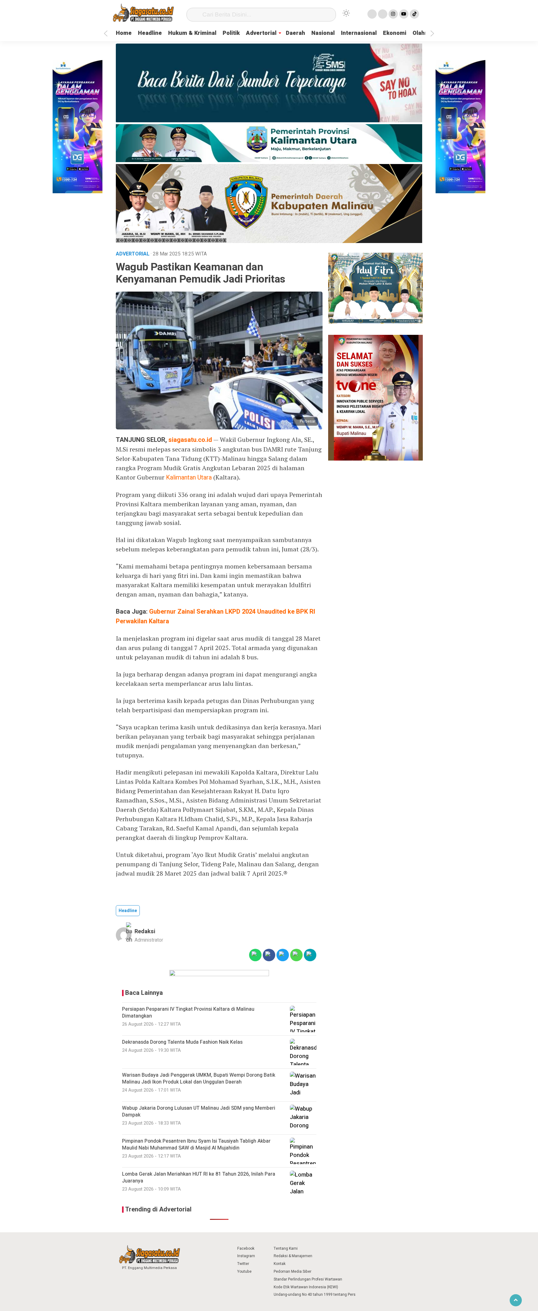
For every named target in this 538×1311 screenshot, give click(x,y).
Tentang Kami (286, 1248)
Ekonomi (394, 33)
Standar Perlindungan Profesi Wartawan (308, 1279)
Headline (150, 33)
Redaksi (144, 931)
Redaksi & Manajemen (293, 1256)
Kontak (280, 1264)
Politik (231, 33)
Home (124, 33)
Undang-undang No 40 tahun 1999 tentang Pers (315, 1294)
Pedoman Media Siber (292, 1271)
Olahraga (425, 33)
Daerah (295, 33)
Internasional (359, 33)
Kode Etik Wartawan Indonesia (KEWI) (306, 1287)
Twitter (243, 1264)
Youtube (244, 1271)
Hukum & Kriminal (192, 33)
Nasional (323, 33)
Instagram (246, 1256)
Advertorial (261, 33)
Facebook (245, 1248)
